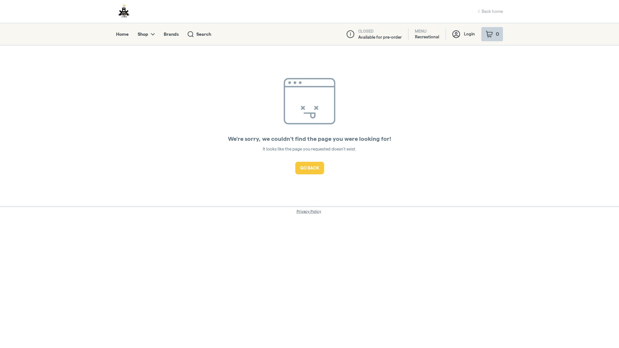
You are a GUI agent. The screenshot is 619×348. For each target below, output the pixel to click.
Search (203, 34)
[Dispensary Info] (350, 34)
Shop (143, 34)
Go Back (309, 168)
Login (469, 34)
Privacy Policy (309, 211)
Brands (171, 34)
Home (122, 34)
